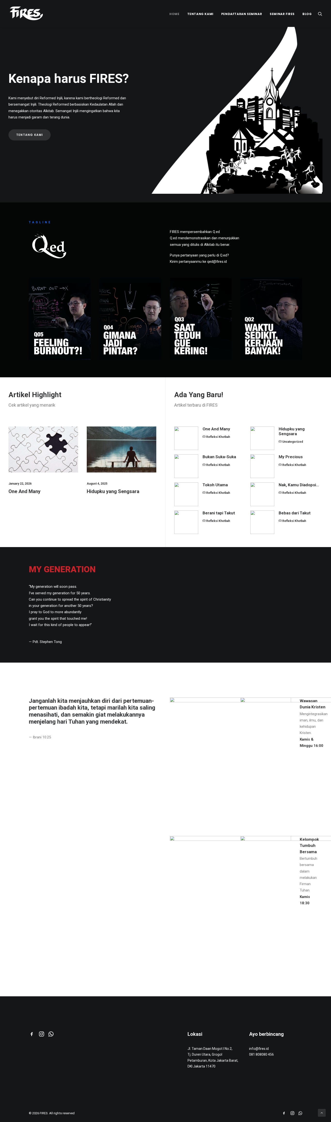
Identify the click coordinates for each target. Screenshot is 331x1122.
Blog (307, 14)
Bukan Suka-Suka (219, 456)
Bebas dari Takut (295, 513)
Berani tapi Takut (219, 513)
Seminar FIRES (282, 14)
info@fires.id (259, 1049)
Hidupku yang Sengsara (113, 491)
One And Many (24, 491)
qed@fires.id (217, 261)
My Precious (291, 456)
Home (174, 14)
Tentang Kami (200, 14)
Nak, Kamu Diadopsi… (299, 484)
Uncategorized (292, 441)
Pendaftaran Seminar (241, 14)
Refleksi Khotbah (218, 437)
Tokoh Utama (215, 484)
